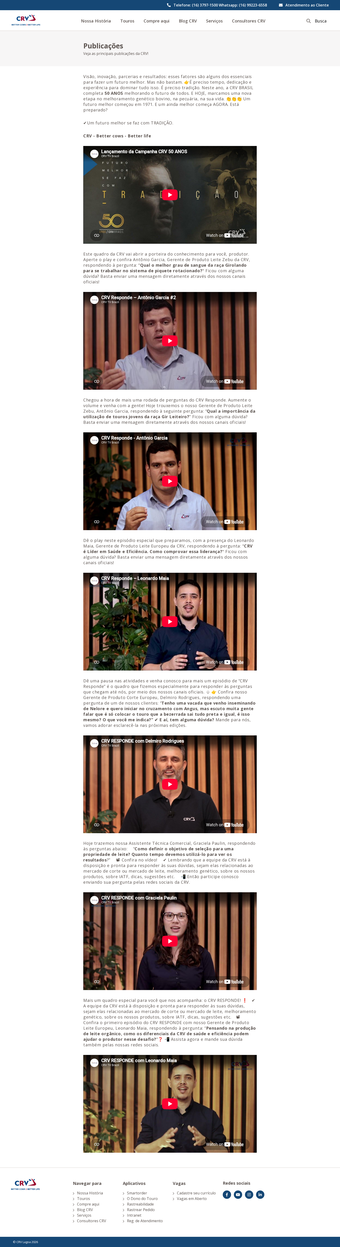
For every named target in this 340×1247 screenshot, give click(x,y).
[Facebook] (227, 1194)
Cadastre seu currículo (196, 1193)
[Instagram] (249, 1194)
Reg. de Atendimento (145, 1220)
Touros (127, 21)
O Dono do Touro (142, 1198)
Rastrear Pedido (141, 1209)
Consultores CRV (248, 21)
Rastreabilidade (140, 1204)
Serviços (214, 21)
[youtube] (238, 1194)
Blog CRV (188, 21)
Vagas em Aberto (192, 1198)
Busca (321, 21)
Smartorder (137, 1193)
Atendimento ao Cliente (307, 5)
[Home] (25, 20)
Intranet (134, 1215)
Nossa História (96, 21)
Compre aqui (157, 21)
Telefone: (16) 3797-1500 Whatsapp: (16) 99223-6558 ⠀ (222, 5)
